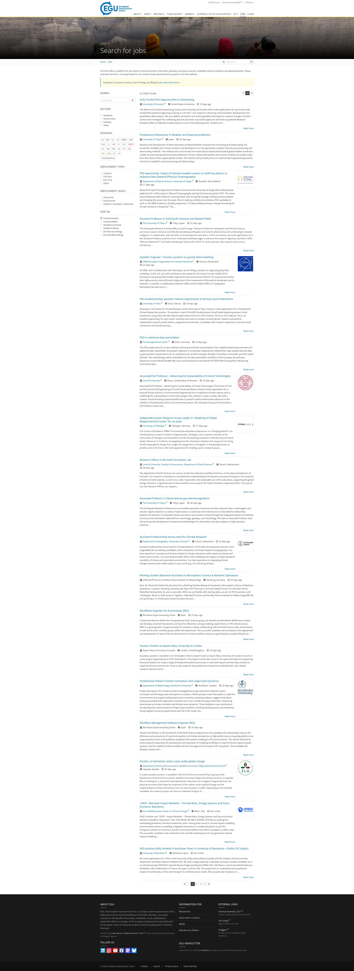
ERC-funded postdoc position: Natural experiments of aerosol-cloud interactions (186, 299)
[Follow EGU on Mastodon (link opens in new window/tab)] (127, 951)
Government (109, 118)
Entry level (108, 197)
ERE (131, 139)
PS (124, 149)
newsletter (205, 950)
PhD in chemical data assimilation (159, 337)
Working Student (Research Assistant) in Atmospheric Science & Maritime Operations (189, 575)
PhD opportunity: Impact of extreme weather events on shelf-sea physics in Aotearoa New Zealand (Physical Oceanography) (183, 175)
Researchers (185, 911)
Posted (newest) (110, 218)
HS (102, 149)
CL (113, 139)
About (136, 14)
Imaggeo (222, 929)
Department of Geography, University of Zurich (165, 541)
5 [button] (204, 884)
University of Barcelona (154, 853)
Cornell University (151, 380)
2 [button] (192, 884)
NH (108, 149)
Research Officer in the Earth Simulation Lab (165, 459)
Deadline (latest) (111, 228)
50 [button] (252, 93)
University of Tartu (152, 303)
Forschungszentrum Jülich (155, 342)
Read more (248, 128)
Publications (174, 14)
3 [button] (196, 884)
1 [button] (188, 884)
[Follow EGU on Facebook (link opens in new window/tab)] (121, 951)
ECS (235, 14)
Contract (107, 173)
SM (129, 149)
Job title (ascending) (112, 231)
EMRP (124, 139)
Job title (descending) (113, 234)
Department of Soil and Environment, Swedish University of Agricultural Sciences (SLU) (184, 765)
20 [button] (247, 93)
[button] (133, 100)
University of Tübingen (153, 425)
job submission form (169, 82)
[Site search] (251, 62)
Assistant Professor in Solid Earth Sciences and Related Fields (175, 218)
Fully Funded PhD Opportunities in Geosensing (167, 99)
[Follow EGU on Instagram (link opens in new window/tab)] (109, 951)
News (147, 14)
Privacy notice (171, 966)
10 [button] (243, 93)
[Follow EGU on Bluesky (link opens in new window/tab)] (134, 951)
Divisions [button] (249, 2)
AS (102, 139)
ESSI (103, 144)
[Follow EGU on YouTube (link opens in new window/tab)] (115, 951)
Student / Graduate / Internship (118, 204)
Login (250, 14)
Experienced (109, 200)
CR (118, 139)
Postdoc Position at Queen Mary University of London (171, 645)
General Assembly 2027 (229, 911)
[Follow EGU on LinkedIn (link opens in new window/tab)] (103, 951)
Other (106, 125)
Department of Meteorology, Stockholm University (167, 685)
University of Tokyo (152, 139)
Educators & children (189, 930)
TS (119, 153)
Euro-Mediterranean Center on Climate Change (165, 811)
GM (124, 144)
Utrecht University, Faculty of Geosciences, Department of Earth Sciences (177, 464)
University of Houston (153, 104)
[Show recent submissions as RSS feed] (223, 62)
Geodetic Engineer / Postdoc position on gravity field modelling (176, 257)
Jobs (243, 14)
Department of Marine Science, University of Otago (167, 181)
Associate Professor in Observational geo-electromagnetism (174, 498)
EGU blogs (223, 920)
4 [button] (200, 884)
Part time (107, 179)
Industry (107, 122)
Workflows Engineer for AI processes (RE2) (164, 610)
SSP (103, 153)
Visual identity (190, 966)
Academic (108, 115)
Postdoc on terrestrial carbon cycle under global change (172, 761)
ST (114, 153)
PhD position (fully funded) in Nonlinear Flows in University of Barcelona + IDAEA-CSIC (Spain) (194, 848)
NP (113, 149)
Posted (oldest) (110, 221)
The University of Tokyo (154, 223)
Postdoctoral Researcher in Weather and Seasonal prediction (175, 134)
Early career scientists (189, 917)
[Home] (116, 8)
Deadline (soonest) (112, 224)
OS (119, 149)
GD (113, 144)
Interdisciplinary (108, 158)
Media (182, 924)
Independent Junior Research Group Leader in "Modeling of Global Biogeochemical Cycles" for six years (178, 419)
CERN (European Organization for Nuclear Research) (167, 261)
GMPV (130, 144)
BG (107, 139)
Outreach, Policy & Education (213, 14)
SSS (108, 153)
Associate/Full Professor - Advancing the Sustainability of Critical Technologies (185, 376)
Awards (189, 14)
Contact (144, 966)
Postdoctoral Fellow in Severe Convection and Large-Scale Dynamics (179, 681)
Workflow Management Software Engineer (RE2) (167, 722)
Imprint (156, 966)
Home (103, 62)
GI (119, 144)
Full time (107, 176)
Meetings (158, 14)
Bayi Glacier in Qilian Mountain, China (128, 933)
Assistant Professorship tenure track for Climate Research (173, 536)
